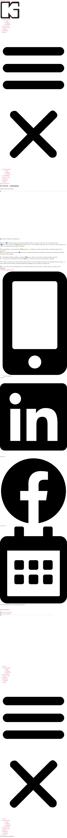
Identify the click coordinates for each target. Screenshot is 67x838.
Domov (4, 666)
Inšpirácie (5, 29)
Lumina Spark (6, 26)
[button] (33, 100)
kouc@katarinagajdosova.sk (7, 269)
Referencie (5, 30)
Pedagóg (7, 23)
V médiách (5, 680)
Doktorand (8, 24)
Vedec (6, 21)
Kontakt (4, 32)
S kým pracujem (7, 19)
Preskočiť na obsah (4, 0)
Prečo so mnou (6, 27)
